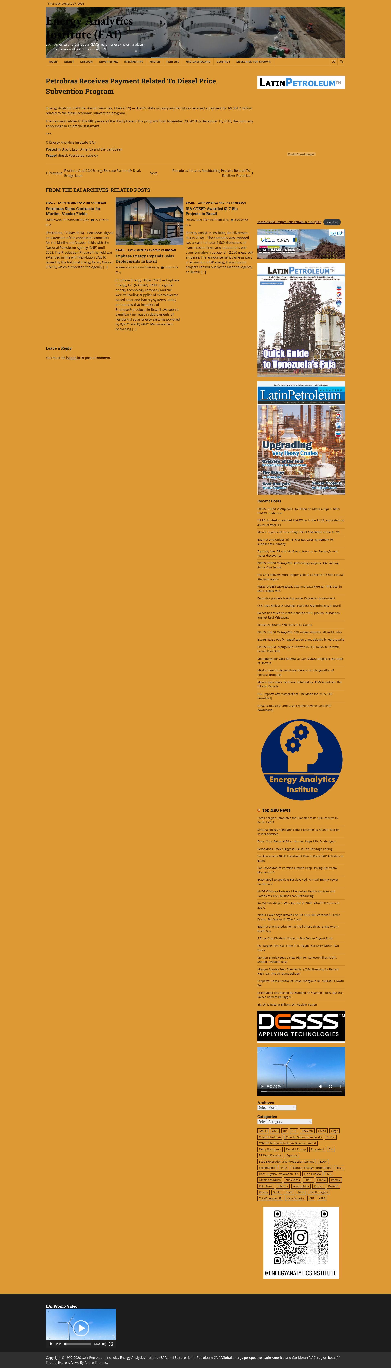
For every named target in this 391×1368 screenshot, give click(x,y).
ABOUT (69, 62)
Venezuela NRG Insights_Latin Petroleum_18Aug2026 (289, 222)
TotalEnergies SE (270, 1198)
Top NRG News (276, 810)
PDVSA (321, 1180)
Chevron (307, 1131)
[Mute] (104, 1344)
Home (53, 62)
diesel (62, 155)
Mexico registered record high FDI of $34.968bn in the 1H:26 (298, 532)
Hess (339, 1168)
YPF (311, 1198)
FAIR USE (172, 62)
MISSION (86, 62)
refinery (282, 1186)
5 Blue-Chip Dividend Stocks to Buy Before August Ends (295, 938)
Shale (277, 1192)
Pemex (335, 1180)
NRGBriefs (293, 1180)
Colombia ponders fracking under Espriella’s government (296, 598)
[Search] (341, 61)
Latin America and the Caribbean (97, 149)
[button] (81, 1328)
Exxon (323, 1161)
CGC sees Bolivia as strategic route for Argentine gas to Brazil (299, 606)
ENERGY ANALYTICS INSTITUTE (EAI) (67, 220)
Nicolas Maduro (270, 1180)
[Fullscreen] (111, 1344)
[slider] (77, 1344)
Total (301, 1192)
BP (285, 1131)
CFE (294, 1131)
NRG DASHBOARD (198, 62)
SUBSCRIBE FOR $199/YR (253, 62)
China (322, 1131)
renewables (301, 1186)
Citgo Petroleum (270, 1137)
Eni (331, 1149)
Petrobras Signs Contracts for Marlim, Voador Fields (73, 211)
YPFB (322, 1198)
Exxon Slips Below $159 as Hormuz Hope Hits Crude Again (296, 841)
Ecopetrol (317, 1149)
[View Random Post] (333, 61)
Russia (263, 1192)
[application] (81, 1328)
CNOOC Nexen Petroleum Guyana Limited (287, 1143)
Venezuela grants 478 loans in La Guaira (284, 625)
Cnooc (331, 1137)
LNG (329, 1174)
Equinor (292, 1155)
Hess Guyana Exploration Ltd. (279, 1174)
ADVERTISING (108, 62)
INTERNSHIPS (133, 62)
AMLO (263, 1131)
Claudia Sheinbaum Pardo (304, 1137)
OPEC (308, 1180)
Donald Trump (296, 1149)
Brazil (66, 149)
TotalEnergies (318, 1192)
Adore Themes (96, 1362)
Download (332, 222)
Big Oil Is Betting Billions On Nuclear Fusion (287, 1004)
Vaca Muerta (295, 1198)
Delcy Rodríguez (270, 1149)
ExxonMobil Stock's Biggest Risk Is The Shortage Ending (295, 849)
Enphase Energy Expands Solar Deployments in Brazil (145, 258)
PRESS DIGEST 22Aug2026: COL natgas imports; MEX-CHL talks (299, 632)
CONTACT (223, 62)
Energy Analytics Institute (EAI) (89, 27)
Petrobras (76, 155)
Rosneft (333, 1186)
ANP (275, 1131)
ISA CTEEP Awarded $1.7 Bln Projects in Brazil (212, 211)
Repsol (318, 1186)
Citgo (334, 1131)
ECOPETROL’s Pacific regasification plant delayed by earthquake (300, 639)
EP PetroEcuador (270, 1155)
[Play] (51, 1344)
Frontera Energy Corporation (311, 1168)
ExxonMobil (267, 1168)
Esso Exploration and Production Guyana (286, 1161)
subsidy (92, 155)
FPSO (283, 1168)
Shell (289, 1192)
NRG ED (154, 62)
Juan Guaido (312, 1174)
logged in (73, 358)
